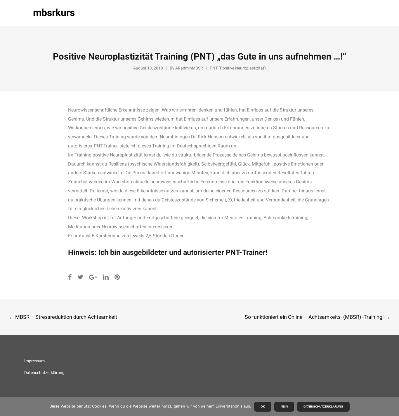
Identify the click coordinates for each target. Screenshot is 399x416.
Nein (284, 406)
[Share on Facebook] (70, 277)
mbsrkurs (54, 12)
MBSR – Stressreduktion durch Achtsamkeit (63, 317)
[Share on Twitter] (80, 277)
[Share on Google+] (93, 277)
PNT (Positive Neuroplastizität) (238, 68)
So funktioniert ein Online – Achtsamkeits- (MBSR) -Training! (317, 317)
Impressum (34, 360)
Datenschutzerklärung (44, 372)
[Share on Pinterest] (117, 277)
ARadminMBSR (189, 68)
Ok (263, 406)
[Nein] (392, 407)
